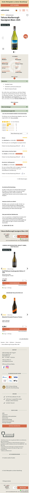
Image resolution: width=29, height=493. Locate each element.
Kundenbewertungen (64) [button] (8, 111)
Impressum (5, 414)
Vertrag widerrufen (14, 426)
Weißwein (4, 59)
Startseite (3, 342)
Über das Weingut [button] (6, 107)
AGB (3, 413)
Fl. (26, 280)
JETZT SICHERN (14, 5)
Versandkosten (6, 441)
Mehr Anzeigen (14, 76)
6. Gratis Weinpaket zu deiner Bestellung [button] (12, 470)
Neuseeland (18, 59)
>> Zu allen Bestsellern (23, 338)
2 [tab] (15, 52)
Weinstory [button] (4, 81)
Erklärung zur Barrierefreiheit (9, 416)
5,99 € (24, 491)
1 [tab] (13, 52)
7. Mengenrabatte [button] (6, 481)
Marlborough (5, 63)
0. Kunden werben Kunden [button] (8, 458)
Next (26, 38)
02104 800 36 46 (8, 225)
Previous (2, 38)
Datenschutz (5, 418)
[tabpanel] (14, 38)
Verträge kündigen (6, 422)
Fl (16, 487)
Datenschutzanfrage (7, 419)
